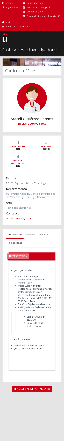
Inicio (8, 22)
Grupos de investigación (39, 7)
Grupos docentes (36, 11)
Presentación (15, 234)
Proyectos (44, 234)
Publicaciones (15, 242)
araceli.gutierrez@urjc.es (19, 218)
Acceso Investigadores (17, 26)
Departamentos (34, 2)
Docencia (30, 234)
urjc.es (8, 2)
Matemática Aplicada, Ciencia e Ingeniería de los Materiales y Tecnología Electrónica (30, 195)
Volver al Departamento (33, 388)
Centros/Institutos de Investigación (44, 16)
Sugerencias (11, 7)
